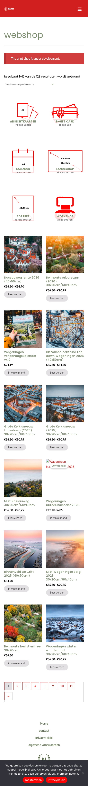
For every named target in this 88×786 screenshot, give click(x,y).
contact (44, 730)
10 (62, 686)
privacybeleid (44, 737)
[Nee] (83, 773)
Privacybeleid (56, 780)
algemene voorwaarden (44, 745)
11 (71, 686)
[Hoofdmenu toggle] (79, 9)
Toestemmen (33, 780)
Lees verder (15, 294)
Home (44, 723)
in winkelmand (16, 372)
